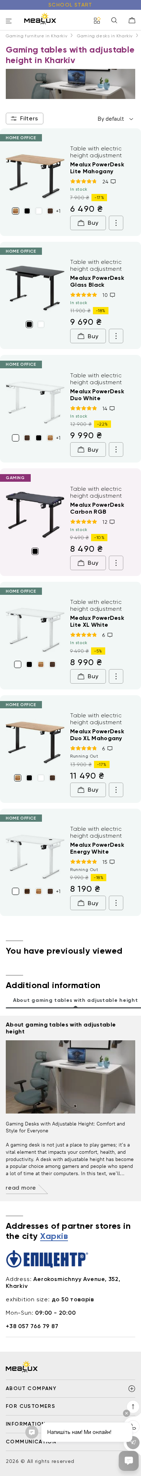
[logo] (40, 18)
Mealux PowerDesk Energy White (97, 848)
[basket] (132, 20)
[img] (35, 174)
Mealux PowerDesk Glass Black (97, 281)
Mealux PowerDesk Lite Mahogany (97, 168)
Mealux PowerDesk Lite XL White (97, 621)
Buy (93, 222)
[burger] (8, 21)
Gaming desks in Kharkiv (105, 35)
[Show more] (116, 223)
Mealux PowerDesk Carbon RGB (97, 508)
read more (21, 1187)
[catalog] (97, 21)
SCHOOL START (70, 5)
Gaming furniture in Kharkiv (36, 35)
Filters (29, 118)
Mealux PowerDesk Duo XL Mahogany (97, 735)
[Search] (114, 20)
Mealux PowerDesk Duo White (97, 395)
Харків (54, 1236)
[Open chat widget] (129, 1461)
